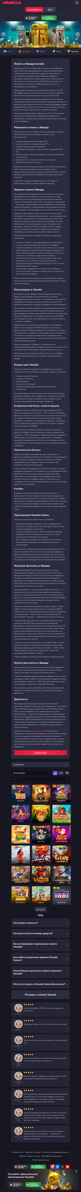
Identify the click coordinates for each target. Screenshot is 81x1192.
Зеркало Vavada (40, 753)
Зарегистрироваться (34, 10)
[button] (3, 34)
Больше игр (40, 910)
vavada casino (37, 731)
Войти (50, 10)
